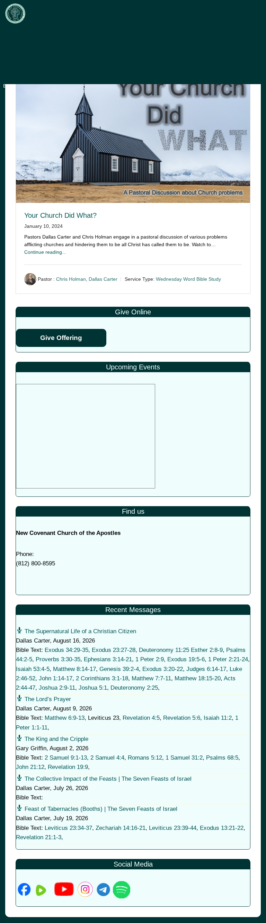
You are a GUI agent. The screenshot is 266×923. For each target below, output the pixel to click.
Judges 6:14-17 (206, 669)
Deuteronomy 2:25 (134, 687)
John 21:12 (30, 767)
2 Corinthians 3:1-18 (102, 678)
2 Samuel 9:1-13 (66, 757)
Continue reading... (45, 252)
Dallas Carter (103, 279)
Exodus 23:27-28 (113, 650)
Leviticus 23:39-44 (172, 828)
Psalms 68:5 (222, 757)
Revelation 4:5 (141, 718)
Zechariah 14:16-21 (120, 828)
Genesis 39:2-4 (119, 669)
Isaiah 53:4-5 (33, 669)
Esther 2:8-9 (207, 650)
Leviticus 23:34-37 (68, 828)
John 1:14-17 (55, 678)
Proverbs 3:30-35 (58, 659)
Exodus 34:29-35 (66, 650)
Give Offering (61, 337)
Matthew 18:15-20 (198, 678)
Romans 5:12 (145, 757)
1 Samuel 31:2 (184, 757)
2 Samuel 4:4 (107, 757)
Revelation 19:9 (68, 767)
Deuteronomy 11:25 (164, 650)
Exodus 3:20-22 (162, 669)
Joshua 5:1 (93, 687)
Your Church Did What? (60, 215)
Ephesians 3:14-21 (108, 659)
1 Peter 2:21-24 (228, 659)
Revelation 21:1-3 (38, 837)
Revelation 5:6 (181, 718)
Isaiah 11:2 (218, 718)
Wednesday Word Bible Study (188, 279)
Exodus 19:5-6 (186, 659)
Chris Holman (71, 279)
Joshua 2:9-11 (57, 687)
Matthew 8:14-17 (74, 669)
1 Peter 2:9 (149, 659)
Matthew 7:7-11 (151, 678)
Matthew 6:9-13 (65, 718)
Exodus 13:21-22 (221, 828)
